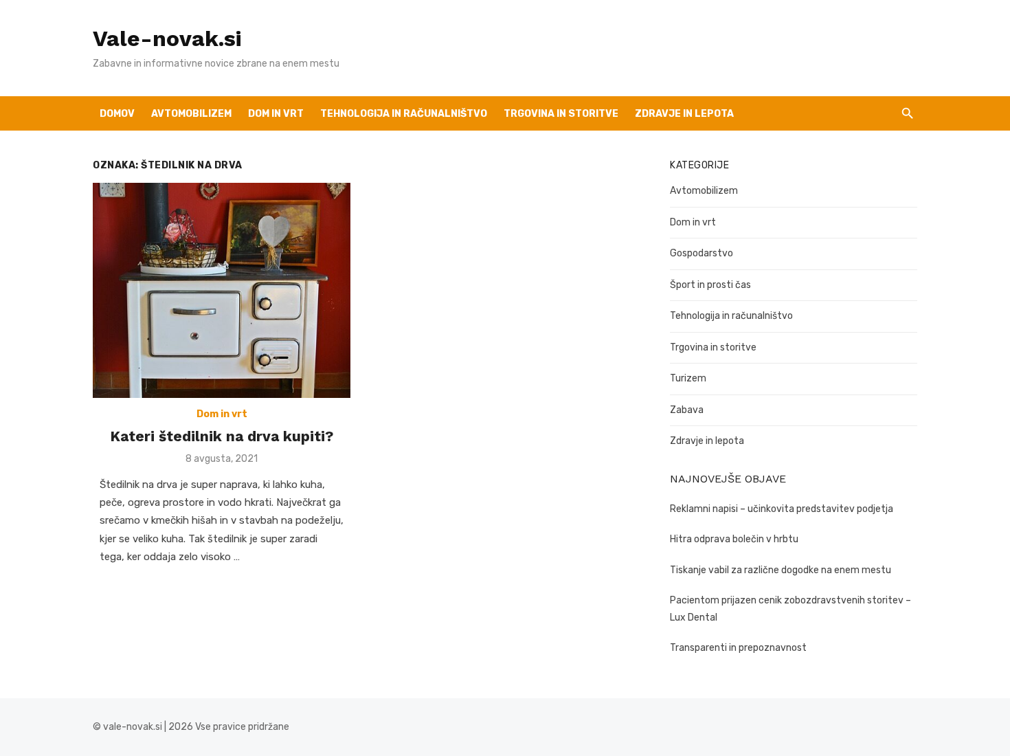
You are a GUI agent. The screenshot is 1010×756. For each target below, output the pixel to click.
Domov (117, 114)
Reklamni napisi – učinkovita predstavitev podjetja (781, 509)
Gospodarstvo (701, 253)
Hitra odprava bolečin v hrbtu (734, 539)
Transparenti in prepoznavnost (738, 648)
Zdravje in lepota (684, 114)
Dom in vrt (276, 114)
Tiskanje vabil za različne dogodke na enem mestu (780, 570)
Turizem (688, 378)
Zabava (687, 410)
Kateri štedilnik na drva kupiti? (221, 436)
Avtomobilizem (191, 114)
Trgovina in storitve (713, 347)
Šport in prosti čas (710, 285)
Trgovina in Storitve (561, 114)
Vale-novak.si (167, 38)
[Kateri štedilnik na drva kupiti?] (221, 290)
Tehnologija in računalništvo (403, 114)
